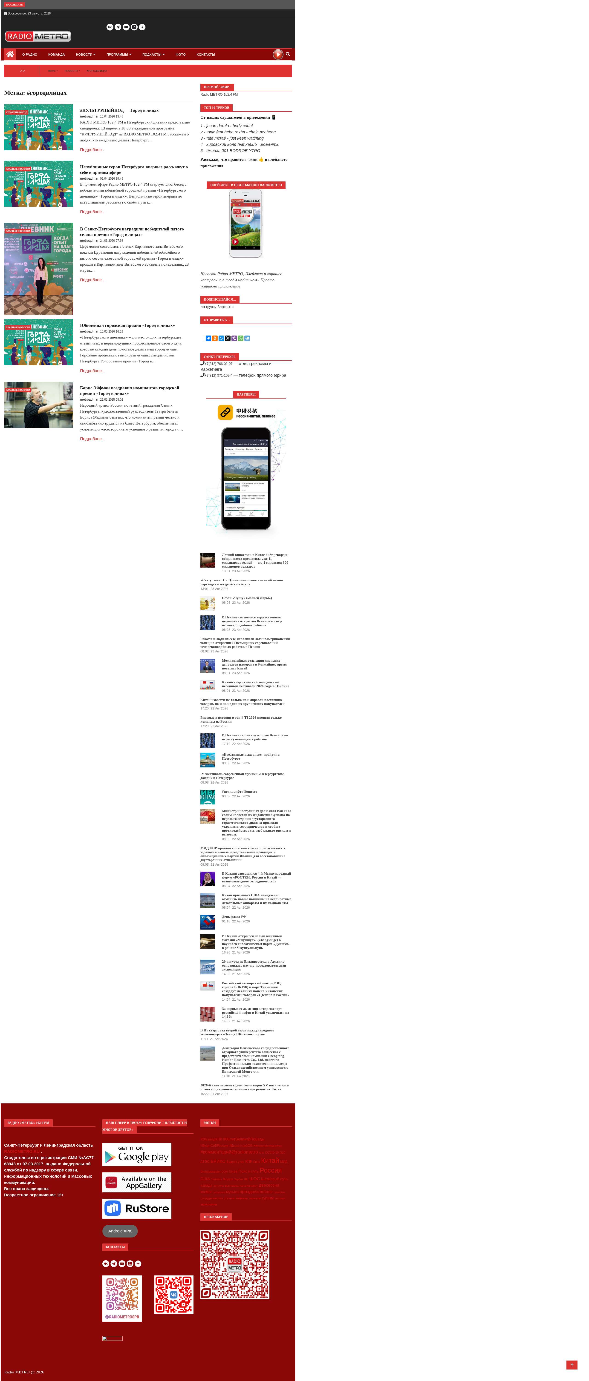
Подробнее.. (92, 149)
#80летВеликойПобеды (244, 1139)
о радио (29, 54)
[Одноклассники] (215, 338)
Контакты (206, 54)
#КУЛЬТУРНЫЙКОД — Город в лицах (119, 110)
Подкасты (152, 54)
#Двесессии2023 (240, 1145)
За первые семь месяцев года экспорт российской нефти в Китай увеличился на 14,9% (255, 1012)
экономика (208, 1204)
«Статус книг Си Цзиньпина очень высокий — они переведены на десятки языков (241, 582)
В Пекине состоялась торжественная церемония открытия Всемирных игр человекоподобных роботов (252, 621)
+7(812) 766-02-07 (218, 364)
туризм (268, 1198)
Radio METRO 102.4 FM (219, 94)
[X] (228, 338)
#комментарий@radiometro (229, 1151)
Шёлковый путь (274, 1179)
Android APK (120, 1231)
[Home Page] (10, 56)
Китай (270, 1160)
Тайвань (216, 1179)
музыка (232, 1192)
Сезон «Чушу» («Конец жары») (247, 598)
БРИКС (218, 1161)
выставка (232, 1185)
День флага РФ (234, 917)
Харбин (238, 1179)
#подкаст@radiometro (239, 791)
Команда (56, 54)
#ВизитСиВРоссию (214, 1145)
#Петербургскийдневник (268, 1145)
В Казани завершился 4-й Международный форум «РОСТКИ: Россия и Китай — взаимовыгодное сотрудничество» (256, 877)
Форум (228, 1179)
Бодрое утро (235, 1161)
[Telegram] (247, 338)
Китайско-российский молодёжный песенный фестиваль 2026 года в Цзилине (255, 684)
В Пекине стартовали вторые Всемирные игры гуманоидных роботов (255, 737)
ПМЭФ (233, 1171)
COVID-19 (272, 1152)
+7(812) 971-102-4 (218, 375)
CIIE (261, 1152)
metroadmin (89, 116)
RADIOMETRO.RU (22, 1151)
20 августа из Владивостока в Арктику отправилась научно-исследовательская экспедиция (254, 965)
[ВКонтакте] (208, 338)
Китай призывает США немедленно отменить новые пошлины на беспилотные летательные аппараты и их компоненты (256, 899)
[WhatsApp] (240, 338)
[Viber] (234, 338)
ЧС (246, 1179)
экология (280, 1198)
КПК (248, 1161)
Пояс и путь (249, 1171)
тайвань (242, 1198)
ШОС (254, 1178)
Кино (256, 1161)
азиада (206, 1185)
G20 (282, 1152)
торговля (255, 1198)
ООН (225, 1171)
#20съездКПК (211, 1139)
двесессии (269, 1185)
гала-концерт (249, 1185)
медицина (219, 1192)
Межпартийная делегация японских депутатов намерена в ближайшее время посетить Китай (254, 664)
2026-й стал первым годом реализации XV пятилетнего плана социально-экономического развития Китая (244, 1087)
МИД (283, 1161)
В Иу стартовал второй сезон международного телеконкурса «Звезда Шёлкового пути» (237, 1032)
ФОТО (181, 54)
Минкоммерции (210, 1171)
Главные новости (18, 169)
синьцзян (279, 1192)
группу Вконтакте (220, 307)
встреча (219, 1185)
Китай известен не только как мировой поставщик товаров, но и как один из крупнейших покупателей (242, 702)
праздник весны (256, 1191)
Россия (271, 1170)
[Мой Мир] (221, 338)
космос (206, 1192)
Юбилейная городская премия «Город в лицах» (127, 325)
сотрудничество (211, 1198)
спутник (229, 1198)
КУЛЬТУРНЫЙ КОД (16, 112)
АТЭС (205, 1161)
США (205, 1179)
